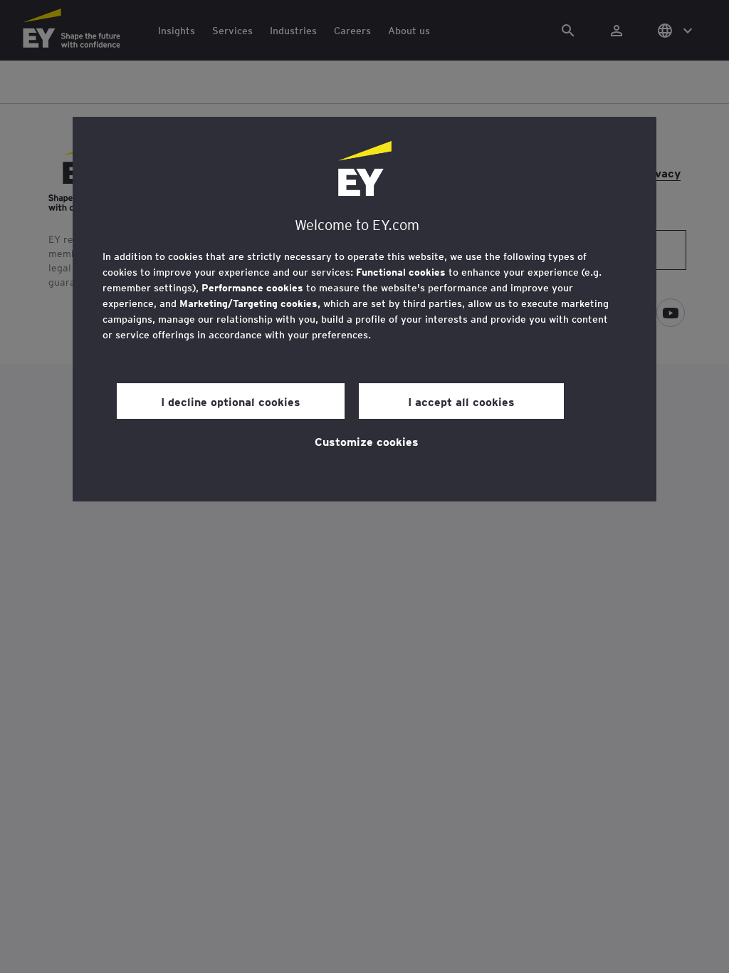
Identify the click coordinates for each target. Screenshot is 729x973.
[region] (364, 309)
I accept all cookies (461, 401)
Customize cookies (367, 441)
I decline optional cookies (230, 401)
